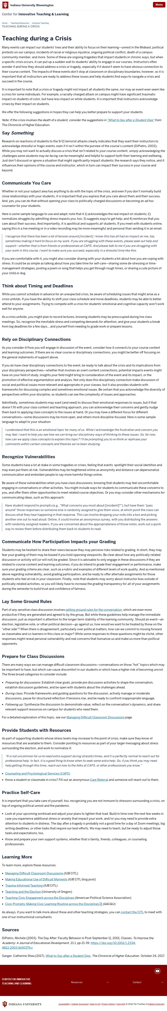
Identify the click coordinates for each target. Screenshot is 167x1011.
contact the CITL (132, 912)
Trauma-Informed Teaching (24, 885)
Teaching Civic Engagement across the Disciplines (39, 898)
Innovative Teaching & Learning (35, 14)
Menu (159, 4)
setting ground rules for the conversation (94, 610)
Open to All (95, 1004)
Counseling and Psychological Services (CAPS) (37, 773)
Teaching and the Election (23, 892)
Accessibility (64, 1004)
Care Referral (99, 780)
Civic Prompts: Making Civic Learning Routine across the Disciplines (52, 904)
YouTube (157, 971)
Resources (79, 982)
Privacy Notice (108, 1004)
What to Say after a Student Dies (68, 956)
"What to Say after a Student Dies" (130, 120)
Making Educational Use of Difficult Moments (36, 879)
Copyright (120, 1004)
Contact (141, 982)
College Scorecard (79, 1004)
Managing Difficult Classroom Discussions (96, 717)
